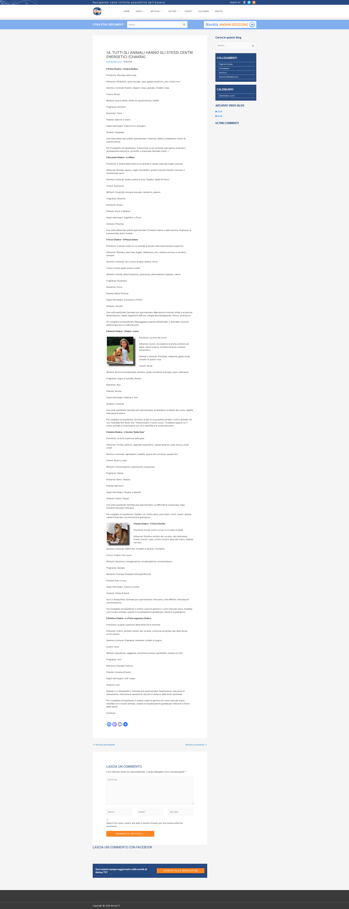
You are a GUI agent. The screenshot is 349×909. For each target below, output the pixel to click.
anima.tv (223, 72)
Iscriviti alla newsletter (180, 870)
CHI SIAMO (203, 11)
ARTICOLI (155, 11)
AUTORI (172, 11)
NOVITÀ (218, 11)
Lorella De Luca (113, 61)
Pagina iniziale (226, 64)
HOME (127, 11)
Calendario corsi (227, 95)
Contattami (224, 68)
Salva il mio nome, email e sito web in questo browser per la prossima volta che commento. (144, 824)
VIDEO (139, 11)
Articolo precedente (104, 744)
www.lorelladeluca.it (228, 77)
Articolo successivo (196, 744)
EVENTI (188, 11)
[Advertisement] (142, 758)
